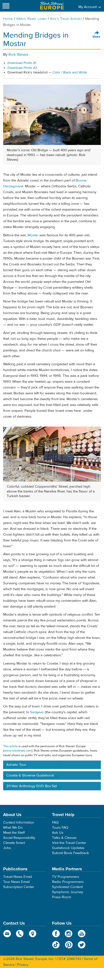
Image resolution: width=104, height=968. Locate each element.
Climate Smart (14, 843)
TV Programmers (65, 876)
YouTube (82, 933)
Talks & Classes (64, 837)
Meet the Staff (14, 832)
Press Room (61, 897)
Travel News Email (17, 876)
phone (20, 933)
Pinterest (69, 945)
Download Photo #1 (21, 63)
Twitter (82, 945)
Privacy (22, 964)
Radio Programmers (68, 882)
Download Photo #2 (22, 68)
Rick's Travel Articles (66, 18)
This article (10, 746)
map (33, 933)
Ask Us (57, 832)
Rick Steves (18, 54)
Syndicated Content (67, 887)
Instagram (69, 933)
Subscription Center (18, 887)
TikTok (56, 945)
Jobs (7, 848)
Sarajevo (37, 712)
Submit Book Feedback (70, 853)
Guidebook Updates (68, 848)
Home (8, 18)
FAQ (55, 822)
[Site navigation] (6, 5)
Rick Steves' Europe (52, 5)
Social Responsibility (19, 837)
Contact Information (18, 822)
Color (56, 72)
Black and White (75, 72)
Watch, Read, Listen (31, 18)
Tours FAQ (60, 827)
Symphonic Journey (67, 892)
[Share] (96, 34)
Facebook (56, 933)
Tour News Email (16, 882)
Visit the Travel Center (69, 843)
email (7, 933)
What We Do (13, 827)
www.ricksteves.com (18, 751)
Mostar (33, 235)
